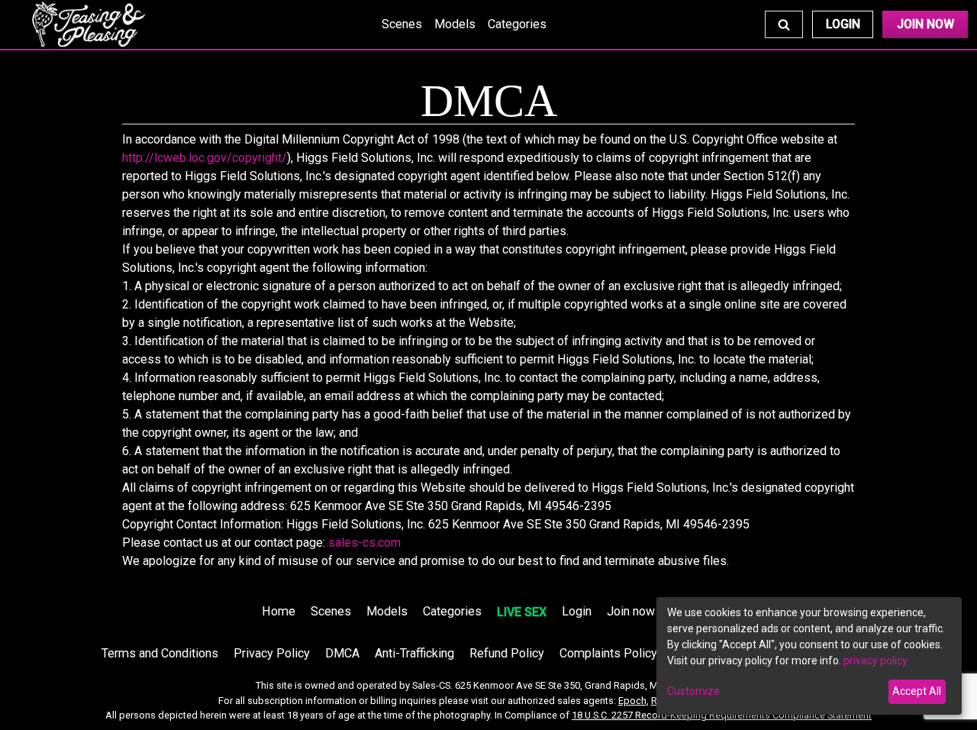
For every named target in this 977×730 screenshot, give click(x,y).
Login (843, 24)
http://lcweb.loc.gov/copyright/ (204, 157)
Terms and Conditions (160, 653)
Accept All (916, 691)
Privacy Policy (272, 653)
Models (455, 24)
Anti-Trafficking (414, 653)
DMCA (342, 653)
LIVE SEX (522, 612)
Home (278, 611)
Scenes (402, 24)
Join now (631, 611)
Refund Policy (506, 653)
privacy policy (875, 660)
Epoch (632, 700)
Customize (693, 691)
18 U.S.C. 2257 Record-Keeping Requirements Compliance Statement (722, 715)
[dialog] (809, 656)
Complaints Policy (608, 653)
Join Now (925, 24)
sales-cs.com (364, 542)
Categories (517, 24)
